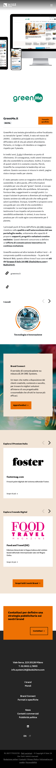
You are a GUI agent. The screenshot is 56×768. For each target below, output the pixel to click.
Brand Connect (28, 696)
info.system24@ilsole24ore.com (28, 669)
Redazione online (11, 759)
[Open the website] (7, 273)
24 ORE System (44, 227)
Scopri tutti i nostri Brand (26, 583)
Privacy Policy (33, 759)
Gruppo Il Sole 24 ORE (18, 261)
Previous (43, 301)
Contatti (22, 759)
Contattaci (38, 631)
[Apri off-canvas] (51, 5)
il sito (19, 154)
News (28, 710)
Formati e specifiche (45, 120)
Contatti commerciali (28, 713)
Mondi (28, 685)
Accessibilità (31, 762)
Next (49, 301)
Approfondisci (19, 405)
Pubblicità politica (28, 717)
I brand (28, 682)
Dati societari (26, 753)
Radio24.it (8, 264)
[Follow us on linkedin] (28, 726)
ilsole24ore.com (38, 261)
